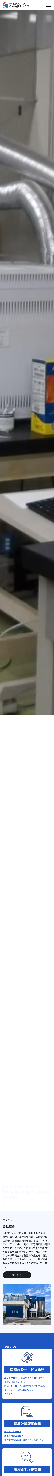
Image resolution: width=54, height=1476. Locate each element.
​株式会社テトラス (19, 6)
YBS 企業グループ (17, 3)
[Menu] (48, 4)
